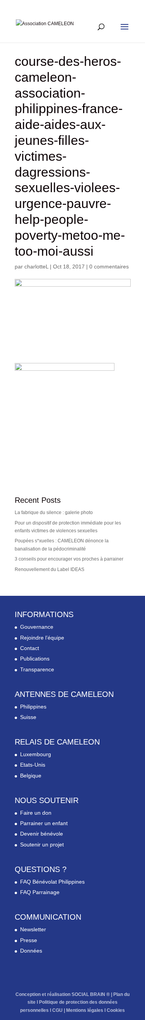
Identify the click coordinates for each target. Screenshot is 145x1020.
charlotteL (36, 266)
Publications (34, 658)
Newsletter (33, 929)
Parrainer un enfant (44, 823)
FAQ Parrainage (40, 892)
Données (31, 951)
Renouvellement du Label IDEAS (49, 569)
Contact (29, 648)
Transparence (37, 669)
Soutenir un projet (42, 844)
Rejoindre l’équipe (42, 638)
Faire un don (35, 813)
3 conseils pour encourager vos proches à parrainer (69, 559)
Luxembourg (35, 754)
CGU (57, 1010)
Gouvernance (36, 627)
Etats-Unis (32, 765)
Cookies (116, 1010)
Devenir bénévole (41, 834)
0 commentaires (109, 266)
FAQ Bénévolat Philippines (52, 882)
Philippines (33, 707)
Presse (28, 940)
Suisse (28, 717)
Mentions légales (84, 1010)
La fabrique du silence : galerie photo (54, 512)
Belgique (30, 775)
